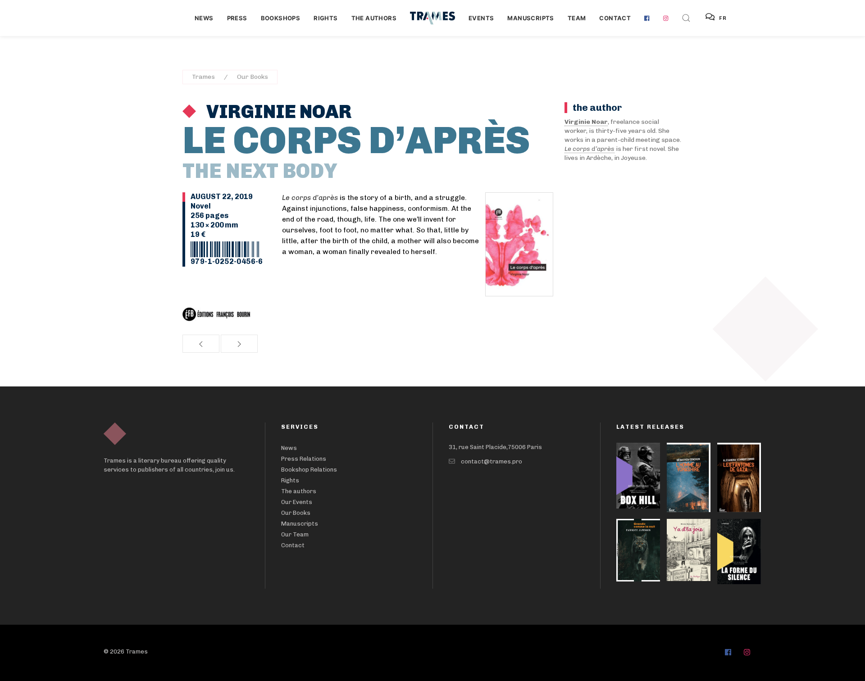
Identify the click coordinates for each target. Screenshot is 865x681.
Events (481, 18)
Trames (203, 77)
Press (237, 18)
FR (723, 18)
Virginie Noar (277, 111)
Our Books (252, 77)
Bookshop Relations (309, 469)
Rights (325, 18)
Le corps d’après (590, 149)
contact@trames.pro (491, 461)
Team (577, 18)
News (204, 18)
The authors (373, 18)
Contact (615, 18)
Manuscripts (530, 18)
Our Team (295, 534)
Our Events (296, 502)
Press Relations (303, 458)
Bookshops (280, 18)
